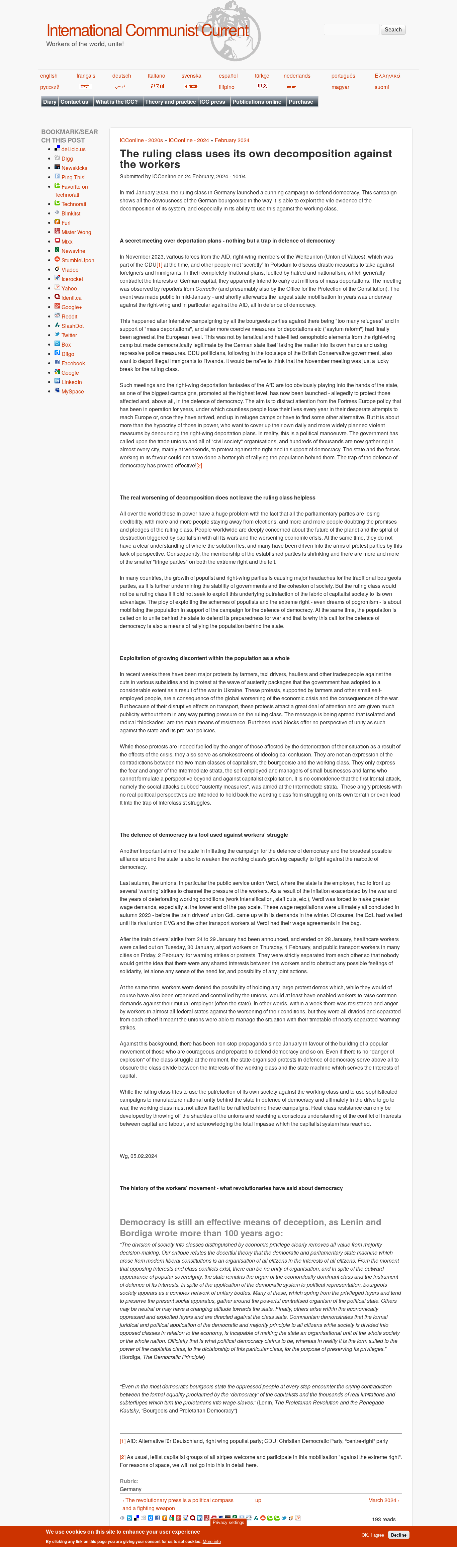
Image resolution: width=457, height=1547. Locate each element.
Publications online (257, 101)
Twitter (69, 335)
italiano (156, 75)
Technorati (74, 204)
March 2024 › (383, 1500)
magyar (340, 87)
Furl (66, 222)
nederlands (297, 75)
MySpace (73, 391)
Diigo (68, 354)
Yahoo (69, 288)
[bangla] (290, 87)
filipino (227, 87)
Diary (50, 101)
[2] (199, 465)
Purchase (301, 101)
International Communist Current (147, 28)
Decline (398, 1534)
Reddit (69, 316)
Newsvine (73, 251)
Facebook (73, 363)
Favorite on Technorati (71, 190)
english (49, 75)
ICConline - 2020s (141, 140)
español (228, 75)
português (343, 75)
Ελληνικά (387, 75)
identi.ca (72, 297)
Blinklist (71, 213)
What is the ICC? (117, 101)
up (258, 1500)
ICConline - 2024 (189, 140)
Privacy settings (228, 1522)
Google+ (72, 307)
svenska (191, 75)
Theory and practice (170, 101)
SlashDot (73, 326)
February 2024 (232, 140)
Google (70, 372)
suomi (382, 87)
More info (212, 1541)
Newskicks (74, 168)
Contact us (74, 101)
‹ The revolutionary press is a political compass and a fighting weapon (178, 1504)
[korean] (156, 87)
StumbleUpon (78, 260)
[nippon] (190, 87)
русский (50, 87)
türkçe (262, 75)
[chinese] (261, 87)
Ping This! (74, 177)
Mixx (67, 241)
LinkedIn (72, 382)
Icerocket (72, 279)
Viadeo (70, 269)
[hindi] (84, 87)
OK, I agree (373, 1534)
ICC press (212, 101)
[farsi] (118, 87)
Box (66, 344)
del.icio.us (74, 149)
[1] (159, 264)
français (86, 75)
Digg (67, 158)
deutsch (121, 75)
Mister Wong (76, 232)
